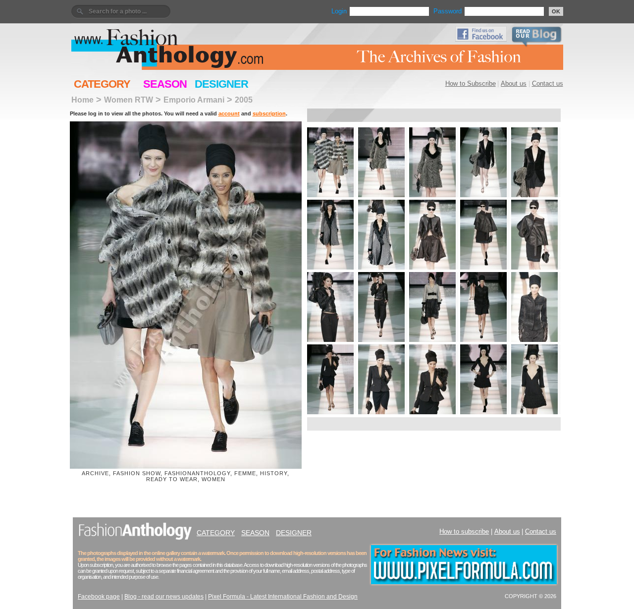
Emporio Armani (193, 99)
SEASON (165, 84)
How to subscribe (464, 531)
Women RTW (128, 99)
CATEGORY (102, 84)
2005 (244, 99)
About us (514, 83)
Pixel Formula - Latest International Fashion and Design (283, 596)
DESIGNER (221, 84)
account (229, 113)
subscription (269, 113)
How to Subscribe (470, 83)
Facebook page (99, 596)
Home (82, 99)
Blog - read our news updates (164, 596)
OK (556, 11)
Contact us (547, 83)
